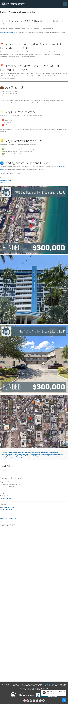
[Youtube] (27, 700)
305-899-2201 (7, 495)
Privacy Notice (25, 684)
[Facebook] (24, 700)
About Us (8, 684)
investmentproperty (7, 454)
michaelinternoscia (46, 454)
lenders (28, 454)
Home (3, 684)
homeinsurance (36, 452)
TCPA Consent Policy (42, 685)
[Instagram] (37, 700)
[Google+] (40, 700)
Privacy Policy (62, 684)
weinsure (17, 457)
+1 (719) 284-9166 (8, 507)
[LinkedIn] (34, 700)
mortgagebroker (6, 456)
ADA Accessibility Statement (57, 685)
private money (42, 456)
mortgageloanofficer (18, 456)
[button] (65, 4)
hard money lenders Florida (13, 452)
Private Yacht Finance (36, 684)
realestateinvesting (51, 456)
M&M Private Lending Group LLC (9, 32)
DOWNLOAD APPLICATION (50, 684)
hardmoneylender (26, 452)
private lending (33, 456)
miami (39, 454)
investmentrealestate (19, 454)
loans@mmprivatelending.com (8, 518)
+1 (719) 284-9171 (8, 509)
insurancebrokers (53, 452)
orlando (26, 456)
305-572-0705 (7, 498)
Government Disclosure (28, 685)
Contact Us (16, 684)
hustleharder (44, 452)
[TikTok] (31, 700)
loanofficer (34, 454)
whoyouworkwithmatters (27, 457)
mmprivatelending (57, 454)
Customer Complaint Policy (12, 685)
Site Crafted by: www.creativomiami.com (34, 689)
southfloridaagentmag (8, 457)
